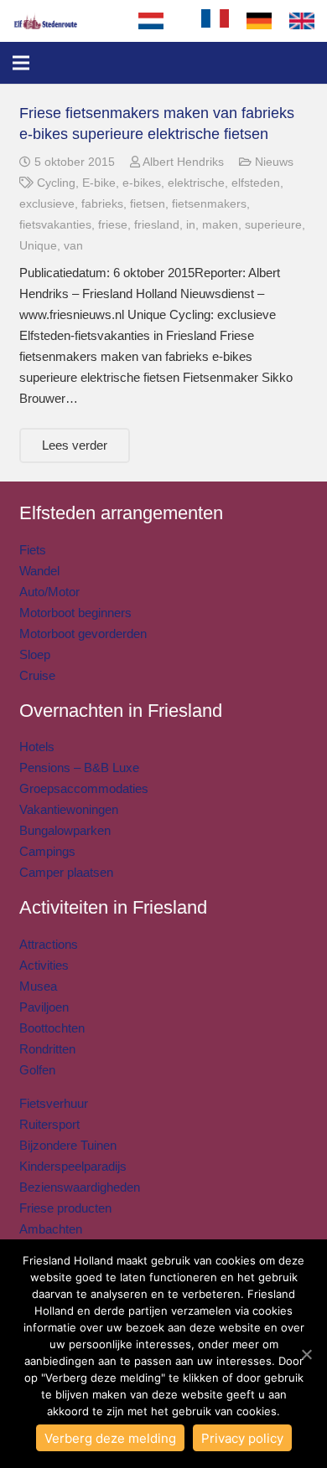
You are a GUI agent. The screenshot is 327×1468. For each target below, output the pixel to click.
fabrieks (102, 204)
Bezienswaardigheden (79, 1187)
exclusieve (47, 204)
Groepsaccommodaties (83, 788)
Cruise (37, 675)
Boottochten (52, 1028)
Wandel (39, 571)
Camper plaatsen (66, 872)
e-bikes (141, 183)
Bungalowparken (65, 830)
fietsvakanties (55, 225)
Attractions (48, 944)
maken (220, 225)
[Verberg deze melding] (306, 1354)
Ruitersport (49, 1124)
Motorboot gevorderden (83, 633)
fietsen (147, 204)
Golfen (37, 1070)
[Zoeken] (174, 21)
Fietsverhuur (53, 1103)
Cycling (56, 183)
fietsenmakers (209, 204)
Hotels (36, 746)
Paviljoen (44, 1007)
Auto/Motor (49, 592)
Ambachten (50, 1229)
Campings (47, 851)
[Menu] (21, 63)
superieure (273, 225)
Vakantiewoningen (68, 809)
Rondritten (47, 1049)
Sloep (34, 654)
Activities (44, 965)
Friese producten (65, 1208)
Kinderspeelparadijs (73, 1166)
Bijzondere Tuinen (68, 1145)
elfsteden (255, 183)
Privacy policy (242, 1438)
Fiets (32, 550)
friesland (156, 225)
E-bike (99, 183)
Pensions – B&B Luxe (79, 767)
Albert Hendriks (183, 162)
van (73, 246)
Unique (38, 246)
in (190, 225)
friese (112, 225)
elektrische (196, 183)
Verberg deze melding (110, 1438)
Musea (38, 986)
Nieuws (274, 162)
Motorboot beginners (75, 612)
